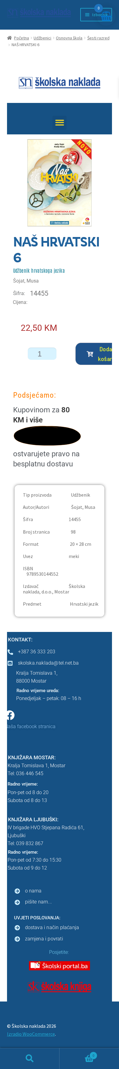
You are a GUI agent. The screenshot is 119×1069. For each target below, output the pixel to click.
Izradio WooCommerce (31, 1034)
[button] (59, 123)
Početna (21, 38)
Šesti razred (98, 38)
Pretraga (30, 1058)
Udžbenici (42, 38)
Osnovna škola (69, 38)
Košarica (77, 1053)
